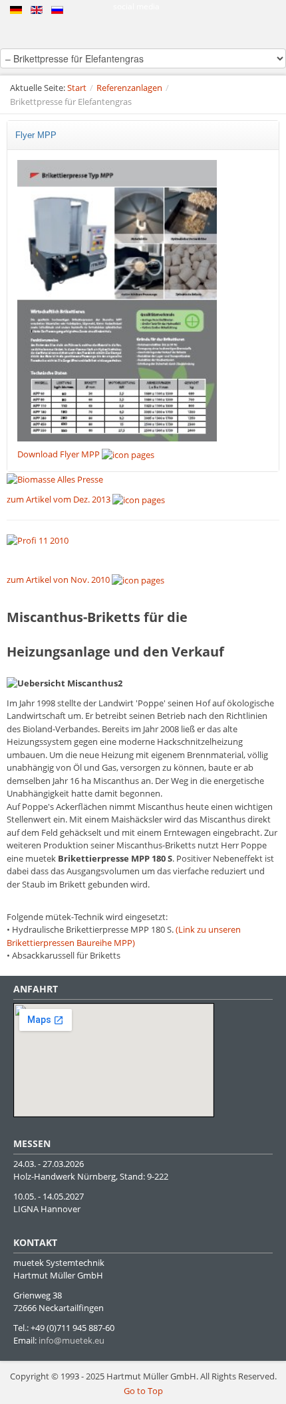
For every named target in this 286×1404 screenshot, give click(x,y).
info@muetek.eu (71, 1340)
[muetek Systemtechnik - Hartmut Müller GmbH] (143, 31)
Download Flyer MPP (59, 454)
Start (76, 88)
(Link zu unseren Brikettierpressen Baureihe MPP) (124, 936)
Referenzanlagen (129, 88)
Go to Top (143, 1391)
